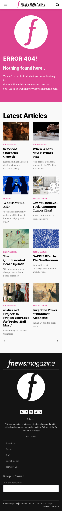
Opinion (7, 198)
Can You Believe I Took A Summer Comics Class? (45, 207)
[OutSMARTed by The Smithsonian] (46, 238)
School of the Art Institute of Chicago (35, 503)
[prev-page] (5, 341)
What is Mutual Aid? (14, 205)
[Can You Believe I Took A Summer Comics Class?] (46, 185)
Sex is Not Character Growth (10, 153)
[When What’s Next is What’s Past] (46, 131)
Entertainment (10, 144)
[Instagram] (36, 412)
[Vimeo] (40, 412)
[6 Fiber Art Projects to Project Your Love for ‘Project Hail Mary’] (16, 292)
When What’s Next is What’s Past (43, 153)
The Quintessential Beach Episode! (14, 260)
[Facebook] (26, 412)
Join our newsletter (12, 483)
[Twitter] (31, 412)
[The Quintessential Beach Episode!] (16, 238)
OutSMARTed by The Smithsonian (45, 258)
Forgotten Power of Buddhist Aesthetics (45, 314)
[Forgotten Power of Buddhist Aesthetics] (46, 292)
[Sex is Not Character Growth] (16, 131)
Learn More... (31, 436)
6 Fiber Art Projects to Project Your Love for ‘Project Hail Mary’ (16, 318)
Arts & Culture (40, 198)
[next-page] (56, 341)
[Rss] (22, 412)
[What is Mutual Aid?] (16, 185)
